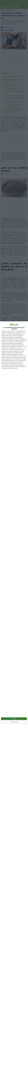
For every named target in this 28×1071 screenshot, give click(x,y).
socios (15, 331)
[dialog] (14, 696)
